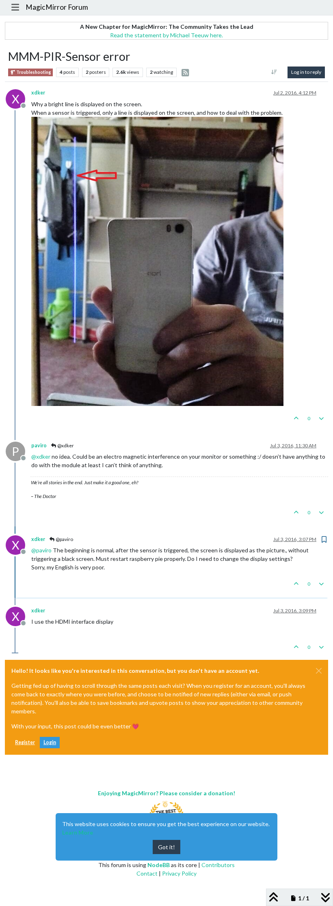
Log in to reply (306, 72)
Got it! (166, 847)
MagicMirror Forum (57, 7)
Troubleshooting (33, 72)
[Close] (318, 671)
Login (49, 742)
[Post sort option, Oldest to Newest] (274, 72)
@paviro (64, 539)
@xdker (65, 445)
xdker (38, 93)
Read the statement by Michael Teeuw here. (166, 35)
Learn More (77, 832)
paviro (39, 445)
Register (25, 742)
